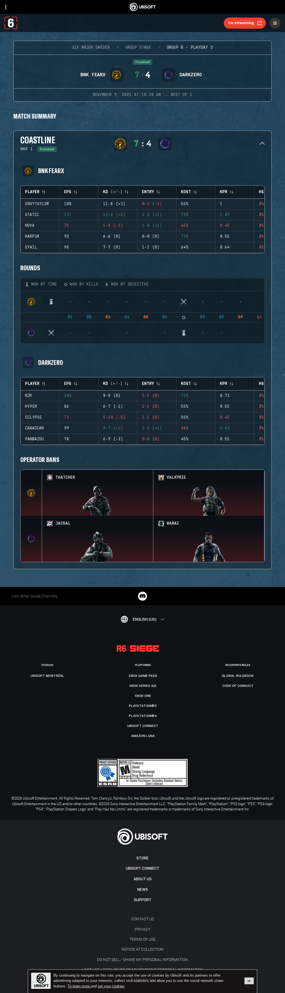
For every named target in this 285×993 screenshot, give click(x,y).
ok (249, 980)
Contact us (142, 918)
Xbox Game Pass (143, 676)
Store (142, 858)
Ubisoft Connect (142, 868)
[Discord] (142, 596)
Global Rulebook (238, 676)
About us (143, 879)
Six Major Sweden (91, 47)
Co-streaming (241, 22)
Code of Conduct (238, 686)
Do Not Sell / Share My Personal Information (142, 959)
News (142, 890)
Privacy (142, 929)
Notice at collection (142, 949)
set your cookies (111, 986)
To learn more (79, 986)
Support (142, 900)
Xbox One (143, 696)
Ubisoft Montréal (47, 676)
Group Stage (138, 47)
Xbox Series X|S (142, 686)
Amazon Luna (143, 736)
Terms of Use (143, 939)
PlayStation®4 (143, 716)
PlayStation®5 (143, 706)
